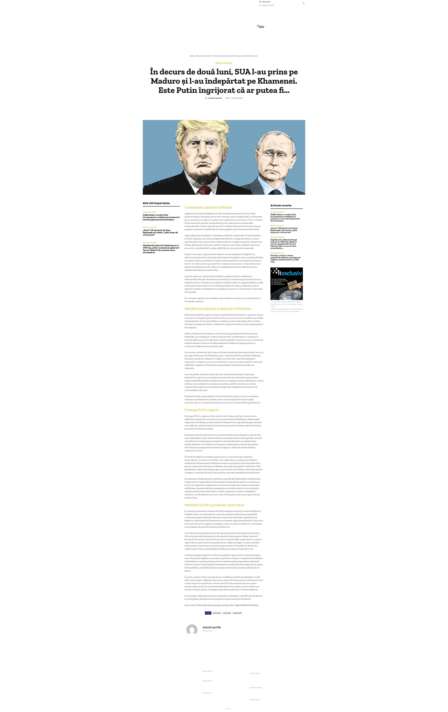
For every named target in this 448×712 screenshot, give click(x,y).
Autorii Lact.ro (215, 98)
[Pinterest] (224, 107)
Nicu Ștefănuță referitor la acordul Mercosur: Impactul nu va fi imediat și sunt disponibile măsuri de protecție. (254, 667)
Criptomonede (275, 311)
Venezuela (237, 613)
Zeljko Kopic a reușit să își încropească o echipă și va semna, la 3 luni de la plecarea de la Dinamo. (161, 217)
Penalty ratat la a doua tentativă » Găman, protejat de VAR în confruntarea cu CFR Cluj (285, 258)
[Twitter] (218, 107)
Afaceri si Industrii (203, 56)
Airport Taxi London (283, 304)
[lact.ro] (260, 26)
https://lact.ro (207, 631)
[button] (272, 44)
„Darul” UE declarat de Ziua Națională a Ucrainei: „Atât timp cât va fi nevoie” (160, 232)
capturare (217, 613)
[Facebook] (303, 3)
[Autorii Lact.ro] (193, 629)
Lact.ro (228, 709)
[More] (234, 107)
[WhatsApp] (229, 107)
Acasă (192, 56)
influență (227, 613)
